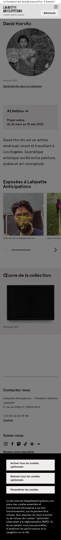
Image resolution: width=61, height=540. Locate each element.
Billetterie (50, 13)
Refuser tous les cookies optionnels (25, 478)
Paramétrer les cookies (24, 489)
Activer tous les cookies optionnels (24, 464)
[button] (56, 6)
